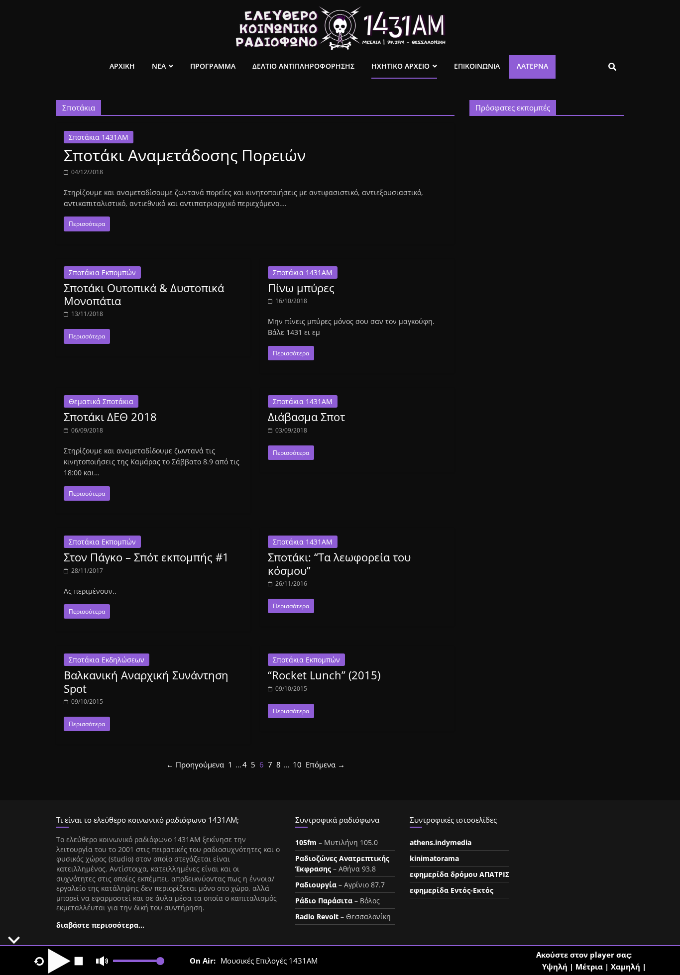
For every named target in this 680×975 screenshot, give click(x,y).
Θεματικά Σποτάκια (101, 401)
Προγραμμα (212, 66)
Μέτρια (589, 967)
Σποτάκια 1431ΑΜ (98, 137)
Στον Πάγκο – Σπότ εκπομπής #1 (146, 556)
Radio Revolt (317, 916)
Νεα (159, 66)
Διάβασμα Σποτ (306, 416)
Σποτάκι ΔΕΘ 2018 (110, 416)
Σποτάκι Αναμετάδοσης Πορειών (185, 155)
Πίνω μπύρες (301, 287)
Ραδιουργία (316, 884)
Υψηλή (554, 967)
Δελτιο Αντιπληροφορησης (303, 66)
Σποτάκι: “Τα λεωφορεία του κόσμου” (339, 563)
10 (297, 764)
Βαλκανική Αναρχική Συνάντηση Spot (146, 681)
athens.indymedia (440, 842)
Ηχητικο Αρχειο (400, 66)
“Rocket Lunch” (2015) (324, 674)
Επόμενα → (325, 764)
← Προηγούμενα (195, 764)
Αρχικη (122, 66)
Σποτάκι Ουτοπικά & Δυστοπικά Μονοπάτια (144, 294)
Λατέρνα (532, 66)
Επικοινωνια (477, 66)
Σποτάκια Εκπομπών (102, 272)
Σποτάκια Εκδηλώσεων (106, 659)
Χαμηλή (625, 967)
